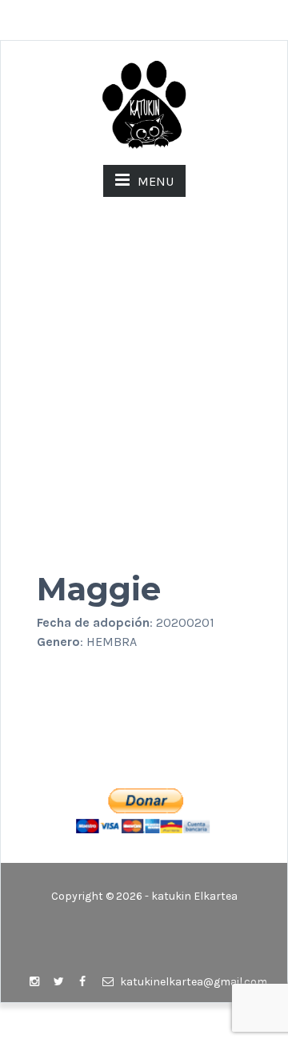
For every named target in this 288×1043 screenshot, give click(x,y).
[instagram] (34, 982)
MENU (156, 181)
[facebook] (82, 982)
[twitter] (58, 982)
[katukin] (144, 103)
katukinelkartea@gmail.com (192, 982)
